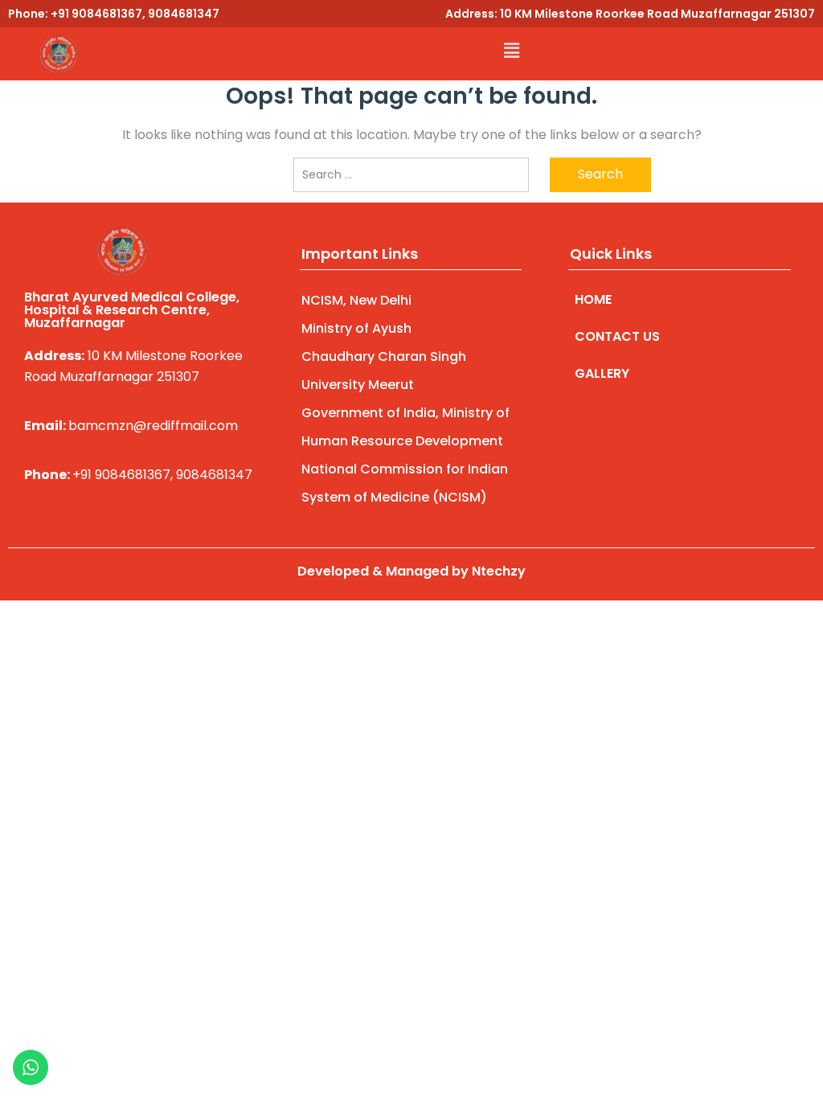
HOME (593, 299)
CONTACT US (617, 336)
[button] (511, 50)
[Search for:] (411, 175)
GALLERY (602, 373)
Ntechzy (499, 571)
